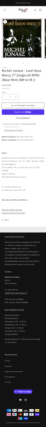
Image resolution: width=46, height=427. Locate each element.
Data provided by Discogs (12, 210)
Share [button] (6, 220)
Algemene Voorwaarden (14, 371)
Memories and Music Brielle (19, 422)
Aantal (4, 92)
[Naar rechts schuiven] (28, 63)
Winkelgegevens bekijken (13, 130)
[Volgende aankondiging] (41, 3)
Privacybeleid (10, 377)
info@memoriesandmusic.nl (16, 293)
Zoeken (7, 361)
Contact (8, 382)
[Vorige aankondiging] (4, 3)
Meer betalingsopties (23, 118)
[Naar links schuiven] (17, 63)
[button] (4, 10)
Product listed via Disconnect (13, 213)
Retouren (8, 366)
